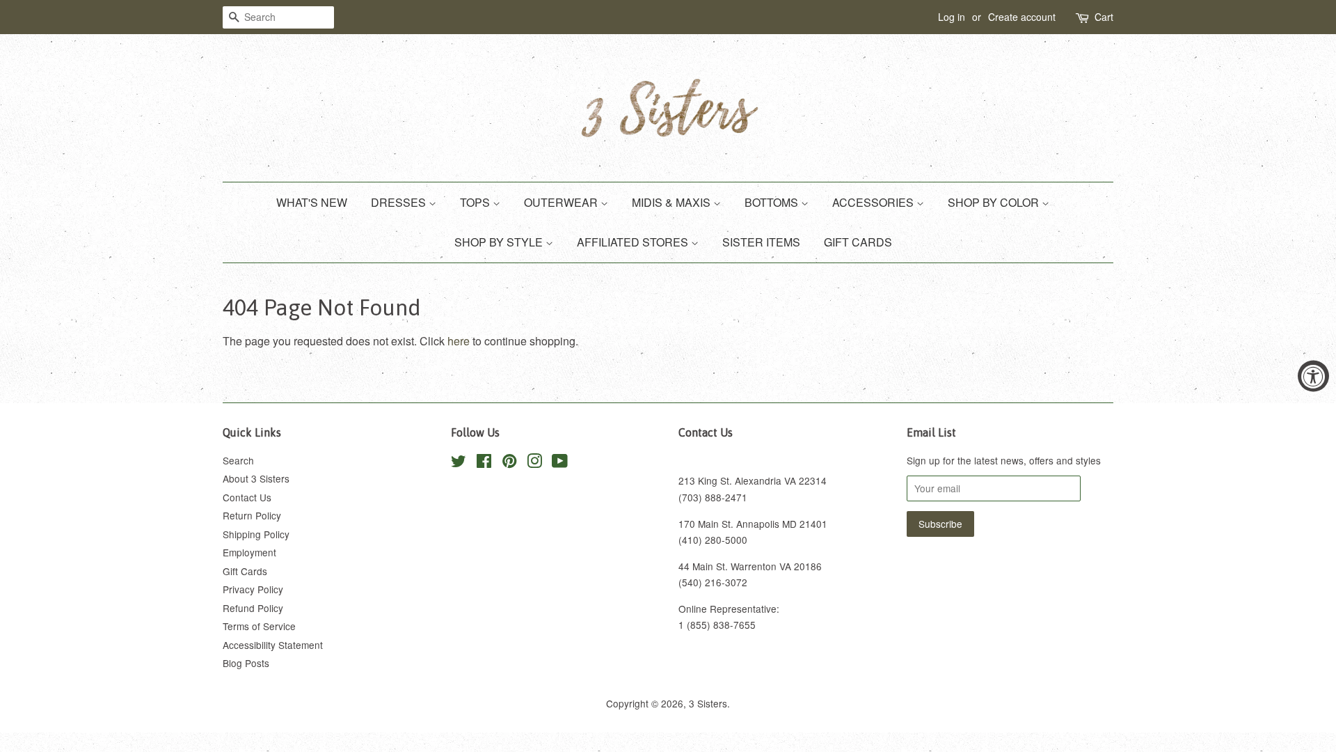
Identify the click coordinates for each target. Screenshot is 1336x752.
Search (238, 460)
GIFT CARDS (858, 242)
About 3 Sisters (256, 478)
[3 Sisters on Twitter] (458, 463)
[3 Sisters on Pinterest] (509, 463)
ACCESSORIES (874, 202)
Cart (1104, 17)
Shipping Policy (256, 534)
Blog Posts (246, 663)
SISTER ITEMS (761, 242)
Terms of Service (259, 626)
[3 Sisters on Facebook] (484, 463)
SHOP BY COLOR (995, 202)
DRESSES (400, 202)
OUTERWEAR (562, 202)
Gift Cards (245, 571)
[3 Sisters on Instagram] (534, 463)
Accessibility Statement (273, 645)
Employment (249, 552)
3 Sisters (708, 703)
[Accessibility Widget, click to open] (1313, 376)
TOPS (476, 202)
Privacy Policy (253, 589)
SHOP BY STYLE (500, 242)
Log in (951, 17)
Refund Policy (253, 608)
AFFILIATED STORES (634, 242)
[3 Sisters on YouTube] (560, 463)
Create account (1022, 17)
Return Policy (252, 515)
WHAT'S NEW (311, 202)
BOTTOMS (773, 202)
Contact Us (247, 497)
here (458, 341)
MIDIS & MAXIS (672, 202)
